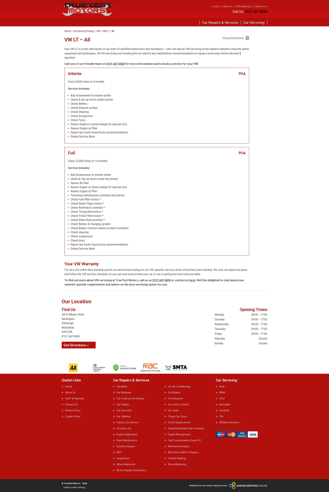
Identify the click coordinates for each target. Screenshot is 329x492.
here (192, 280)
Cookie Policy (72, 416)
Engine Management (179, 434)
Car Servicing (254, 23)
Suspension (123, 458)
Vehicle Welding (177, 458)
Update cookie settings (74, 487)
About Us (227, 6)
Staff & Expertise (243, 6)
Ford (221, 398)
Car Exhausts (175, 398)
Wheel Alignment (126, 464)
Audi (221, 386)
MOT (119, 452)
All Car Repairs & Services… (132, 470)
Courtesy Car (124, 428)
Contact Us (260, 6)
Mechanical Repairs (179, 446)
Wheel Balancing (177, 464)
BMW (222, 392)
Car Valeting (123, 416)
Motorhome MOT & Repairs (183, 452)
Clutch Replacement (179, 422)
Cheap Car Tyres (177, 416)
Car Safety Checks (178, 404)
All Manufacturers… (230, 422)
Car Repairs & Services (220, 23)
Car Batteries (124, 392)
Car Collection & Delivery (130, 398)
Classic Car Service (127, 422)
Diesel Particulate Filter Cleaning (186, 428)
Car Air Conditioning (179, 386)
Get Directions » (76, 345)
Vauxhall (224, 410)
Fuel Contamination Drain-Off (184, 440)
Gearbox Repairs (126, 446)
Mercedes (224, 404)
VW (221, 416)
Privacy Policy (73, 410)
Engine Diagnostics (127, 434)
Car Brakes (174, 392)
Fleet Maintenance (127, 440)
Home (216, 6)
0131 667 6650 (249, 11)
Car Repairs (123, 404)
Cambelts (122, 386)
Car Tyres (173, 410)
